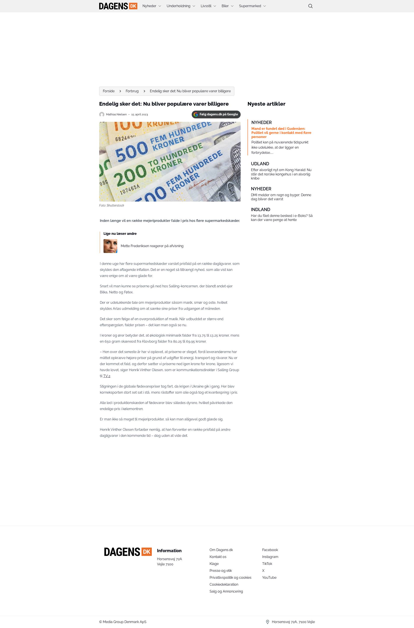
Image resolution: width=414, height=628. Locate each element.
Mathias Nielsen (116, 114)
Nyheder (149, 6)
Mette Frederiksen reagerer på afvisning (152, 246)
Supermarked (250, 6)
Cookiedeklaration (224, 584)
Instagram (270, 557)
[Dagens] (118, 6)
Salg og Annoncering (226, 591)
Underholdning (178, 6)
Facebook (270, 550)
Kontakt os (218, 557)
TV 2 (106, 376)
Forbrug (132, 91)
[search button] (310, 6)
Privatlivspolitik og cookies (230, 578)
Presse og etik (221, 571)
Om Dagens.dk (221, 550)
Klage (214, 564)
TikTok (267, 564)
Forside (108, 91)
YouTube (269, 578)
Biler (225, 6)
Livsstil (206, 6)
